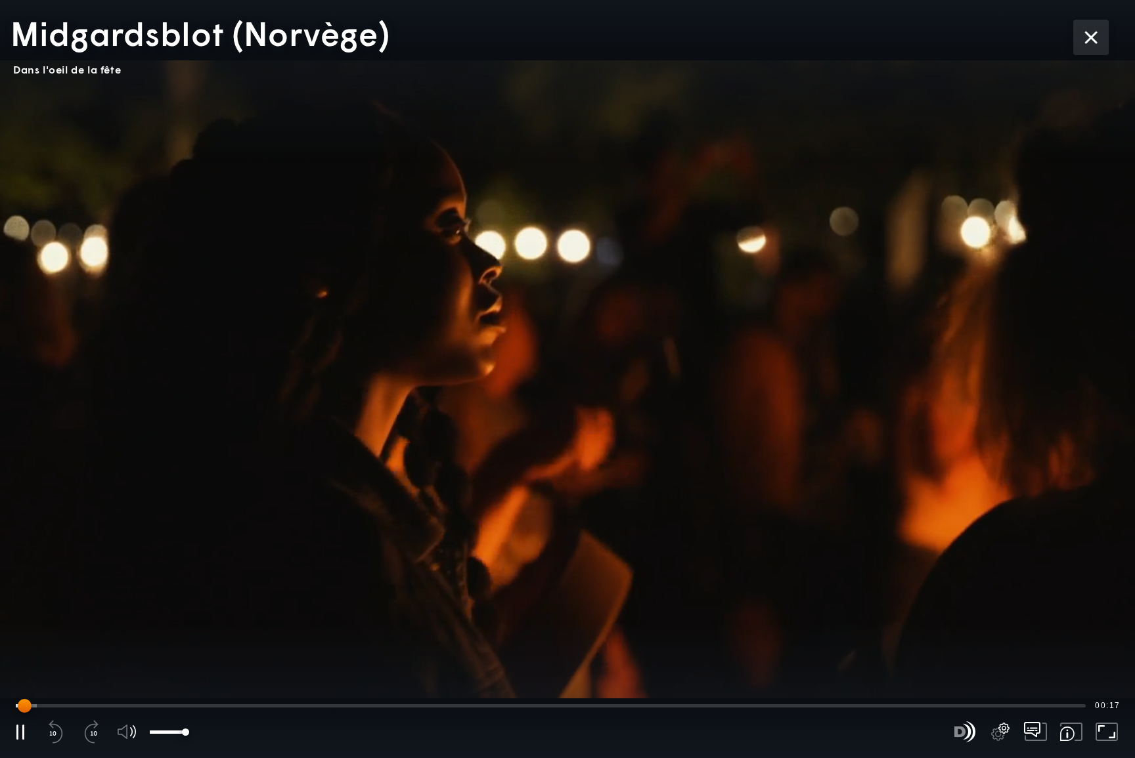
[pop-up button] (1000, 731)
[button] (567, 379)
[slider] (551, 705)
